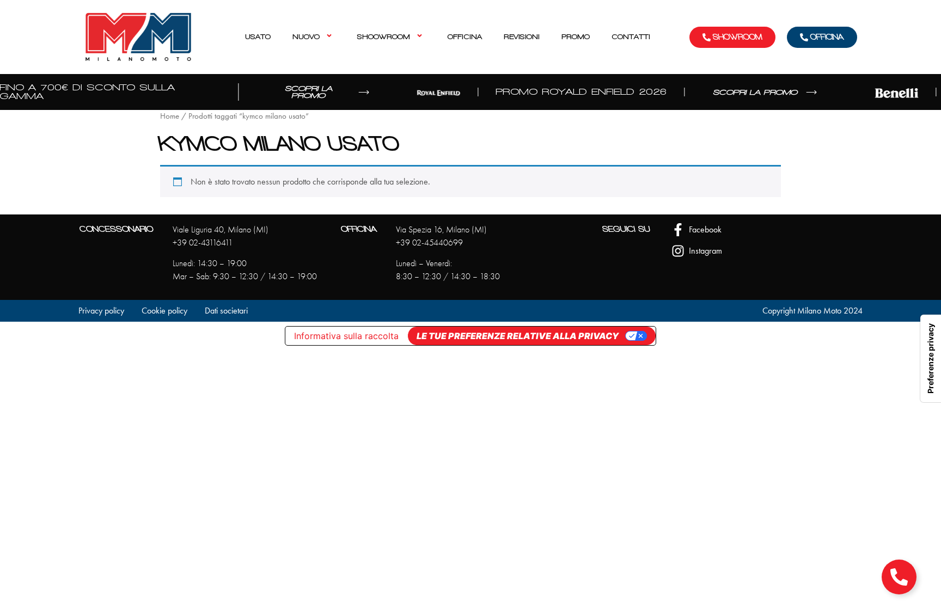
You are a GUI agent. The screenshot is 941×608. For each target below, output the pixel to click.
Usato (258, 37)
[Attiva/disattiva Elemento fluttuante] (899, 577)
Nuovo (306, 37)
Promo (575, 37)
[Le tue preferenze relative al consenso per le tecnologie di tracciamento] (930, 358)
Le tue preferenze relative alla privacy (518, 335)
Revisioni (522, 37)
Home (169, 116)
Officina (465, 37)
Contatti (631, 37)
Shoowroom (383, 37)
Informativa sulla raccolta (346, 335)
